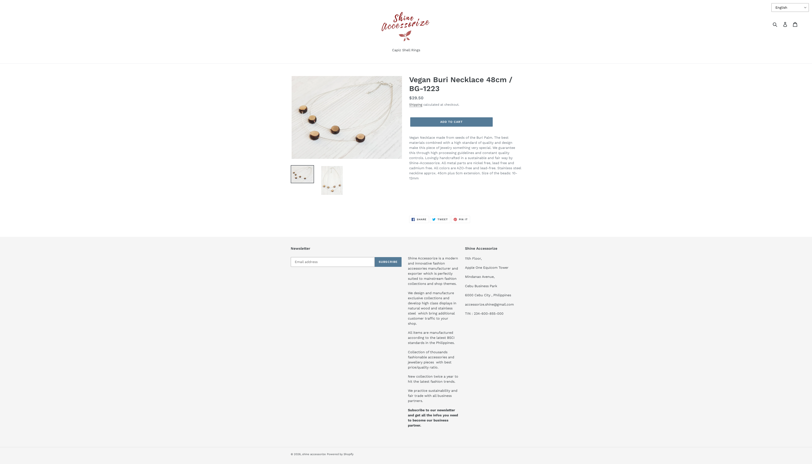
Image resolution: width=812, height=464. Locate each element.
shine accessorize (314, 454)
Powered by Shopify (340, 454)
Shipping (415, 105)
